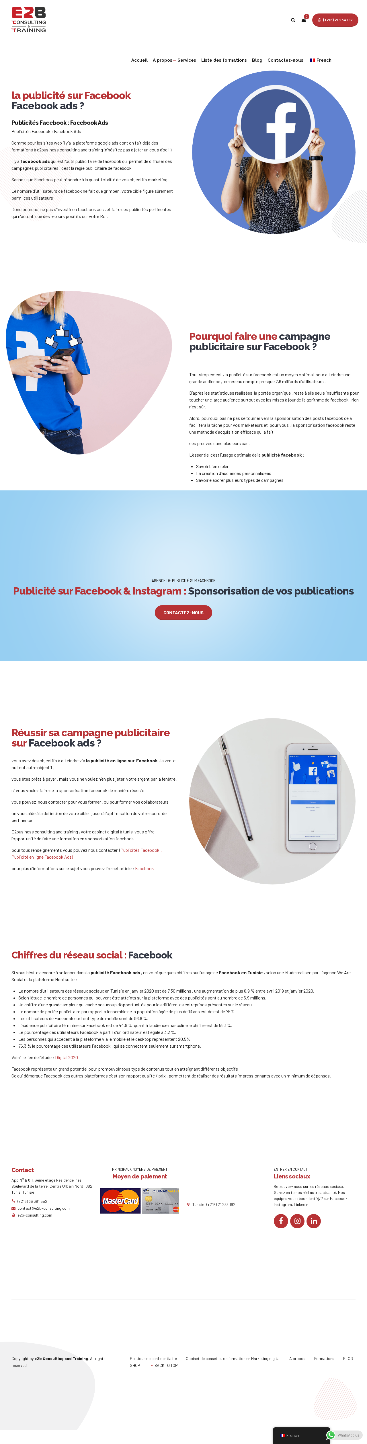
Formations (324, 1358)
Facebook (145, 868)
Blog (257, 60)
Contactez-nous (285, 60)
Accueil (139, 60)
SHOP (135, 1365)
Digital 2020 (66, 1057)
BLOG (348, 1358)
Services (186, 60)
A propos (162, 60)
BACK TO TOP (166, 1365)
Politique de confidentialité (153, 1358)
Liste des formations (224, 60)
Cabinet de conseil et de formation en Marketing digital (233, 1358)
